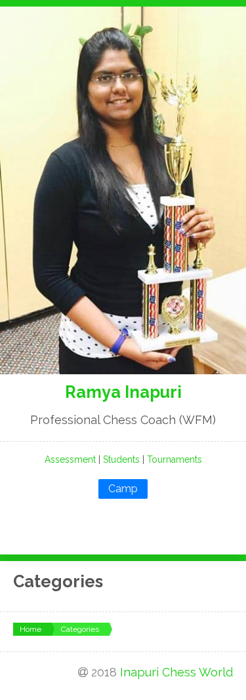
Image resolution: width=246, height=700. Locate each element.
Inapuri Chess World (176, 672)
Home (30, 629)
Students (121, 459)
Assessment (70, 459)
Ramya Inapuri (123, 392)
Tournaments (174, 459)
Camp (123, 488)
